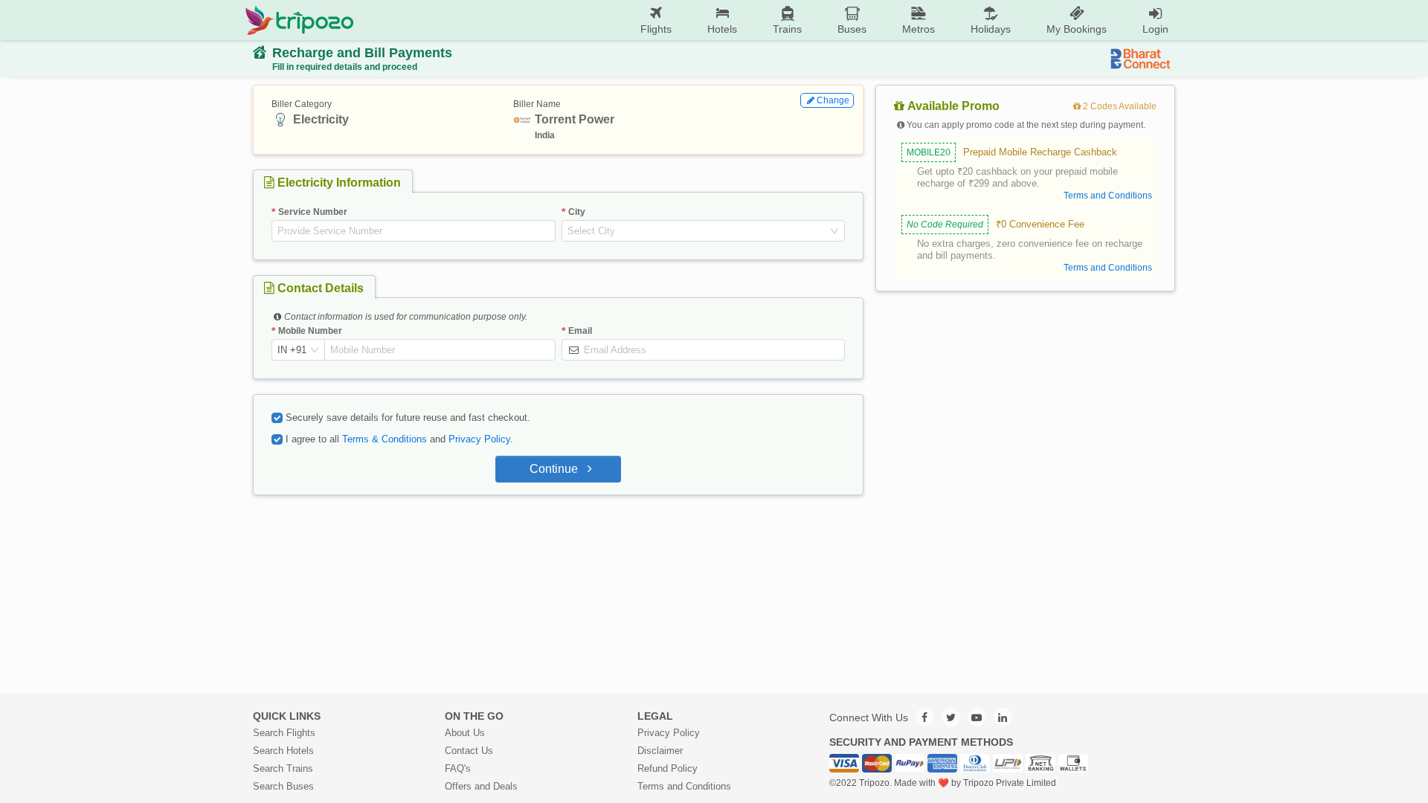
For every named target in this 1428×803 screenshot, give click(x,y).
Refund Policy (667, 768)
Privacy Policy (479, 439)
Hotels (722, 29)
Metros (918, 29)
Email (580, 331)
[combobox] (697, 231)
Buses (851, 29)
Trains (787, 29)
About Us (465, 732)
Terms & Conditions (384, 439)
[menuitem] (656, 20)
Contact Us (469, 750)
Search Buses (283, 786)
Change (833, 100)
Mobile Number (310, 331)
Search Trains (283, 768)
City (576, 212)
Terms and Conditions (684, 786)
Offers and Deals (481, 786)
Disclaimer (660, 750)
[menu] (770, 20)
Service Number (312, 212)
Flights (656, 29)
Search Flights (284, 732)
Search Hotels (283, 750)
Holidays (991, 29)
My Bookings (1076, 29)
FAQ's (458, 768)
